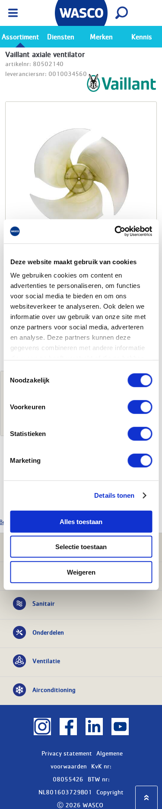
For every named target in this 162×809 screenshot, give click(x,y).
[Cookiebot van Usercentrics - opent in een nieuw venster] (115, 231)
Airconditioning (54, 689)
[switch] (139, 407)
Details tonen (114, 495)
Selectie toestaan (81, 546)
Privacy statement (66, 753)
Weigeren (81, 571)
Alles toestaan (81, 521)
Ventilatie (46, 660)
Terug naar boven (146, 797)
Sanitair (43, 603)
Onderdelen (48, 632)
